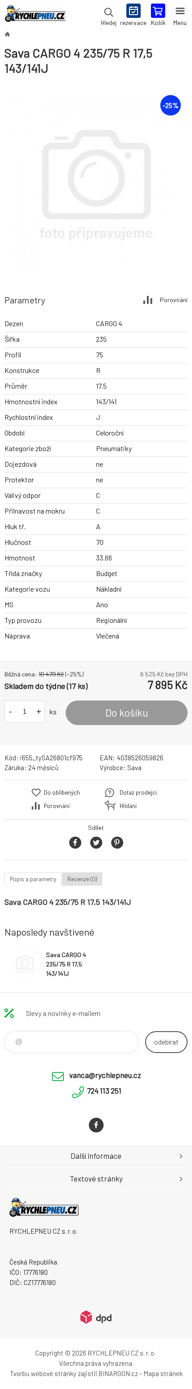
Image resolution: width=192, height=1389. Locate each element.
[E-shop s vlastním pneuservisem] (7, 34)
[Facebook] (96, 1125)
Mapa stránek (163, 1373)
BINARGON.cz (118, 1373)
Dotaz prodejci (138, 792)
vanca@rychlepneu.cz (105, 1074)
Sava (134, 767)
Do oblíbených (62, 792)
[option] (96, 180)
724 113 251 (104, 1090)
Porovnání (174, 299)
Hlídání (128, 805)
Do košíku (126, 712)
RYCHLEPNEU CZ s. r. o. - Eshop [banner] (35, 15)
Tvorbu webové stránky (43, 1373)
